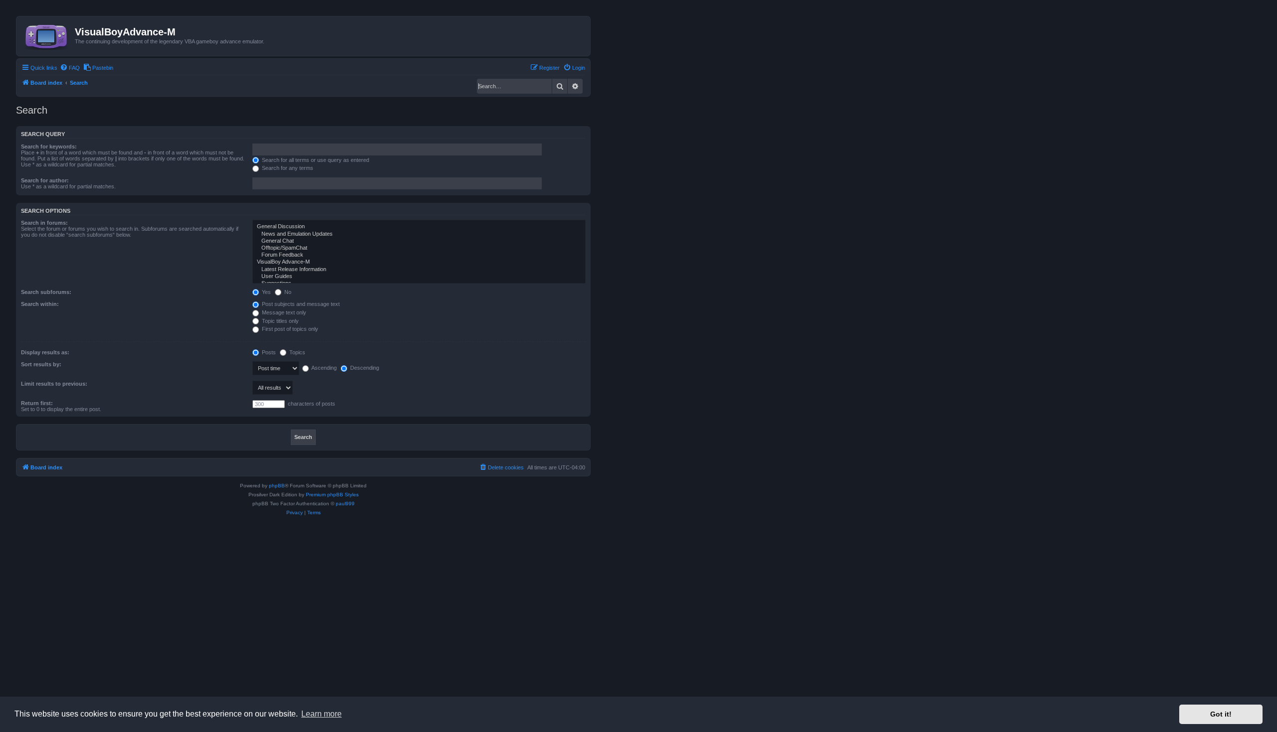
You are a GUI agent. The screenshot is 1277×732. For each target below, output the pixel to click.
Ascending (323, 368)
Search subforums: (46, 292)
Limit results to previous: (54, 384)
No (287, 292)
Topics (296, 352)
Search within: (40, 304)
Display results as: (45, 352)
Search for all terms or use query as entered (314, 160)
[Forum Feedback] (419, 255)
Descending (364, 368)
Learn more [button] (321, 714)
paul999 (345, 503)
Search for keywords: (49, 146)
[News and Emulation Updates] (419, 234)
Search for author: (45, 180)
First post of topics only (289, 329)
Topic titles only (279, 321)
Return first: (37, 403)
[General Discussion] (419, 226)
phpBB (277, 485)
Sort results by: (41, 364)
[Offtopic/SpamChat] (419, 248)
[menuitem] (70, 68)
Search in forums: (44, 223)
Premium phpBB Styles (332, 494)
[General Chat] (419, 241)
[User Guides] (419, 276)
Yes (265, 292)
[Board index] (47, 35)
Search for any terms (286, 168)
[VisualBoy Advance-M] (419, 262)
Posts (268, 352)
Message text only (283, 312)
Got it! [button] (1221, 714)
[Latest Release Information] (419, 269)
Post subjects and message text (300, 304)
